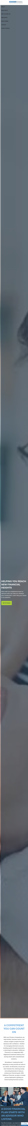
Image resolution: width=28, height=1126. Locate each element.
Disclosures (4, 21)
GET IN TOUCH (6, 603)
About (3, 7)
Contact (3, 24)
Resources (4, 17)
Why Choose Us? (5, 14)
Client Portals (5, 28)
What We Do (4, 10)
